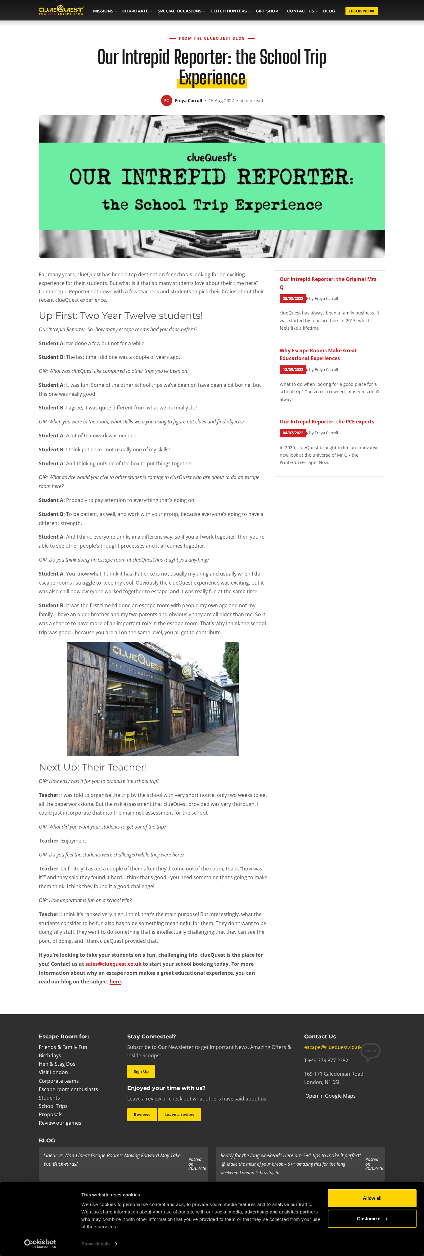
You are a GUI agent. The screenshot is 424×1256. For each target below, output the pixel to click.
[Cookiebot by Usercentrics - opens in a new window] (40, 1244)
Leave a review (179, 1114)
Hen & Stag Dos (57, 1063)
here (115, 981)
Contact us (300, 11)
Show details (95, 1243)
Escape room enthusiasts (68, 1089)
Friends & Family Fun (63, 1047)
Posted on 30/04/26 (197, 1164)
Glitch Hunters (228, 11)
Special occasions (179, 11)
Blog (329, 11)
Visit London (53, 1072)
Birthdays (50, 1055)
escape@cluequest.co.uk (333, 1047)
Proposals (50, 1114)
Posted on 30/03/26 (374, 1164)
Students (49, 1097)
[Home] (61, 10)
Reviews (142, 1114)
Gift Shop (267, 11)
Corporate (135, 11)
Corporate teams (59, 1081)
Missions (103, 11)
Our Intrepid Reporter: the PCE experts (327, 421)
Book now (361, 11)
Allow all (372, 1198)
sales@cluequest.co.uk (113, 963)
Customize (368, 1218)
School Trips (53, 1106)
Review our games (60, 1122)
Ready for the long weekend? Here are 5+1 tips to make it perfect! (290, 1155)
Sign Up (141, 1071)
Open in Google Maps (330, 1095)
